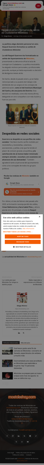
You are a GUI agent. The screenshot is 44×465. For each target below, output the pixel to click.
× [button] (39, 217)
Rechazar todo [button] (22, 242)
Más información (28, 229)
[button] (22, 232)
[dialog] (22, 232)
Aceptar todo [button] (23, 236)
